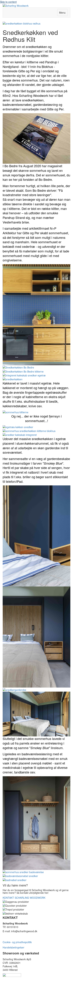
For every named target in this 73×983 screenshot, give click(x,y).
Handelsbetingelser (13, 947)
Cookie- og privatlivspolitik (17, 942)
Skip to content (8, 2)
